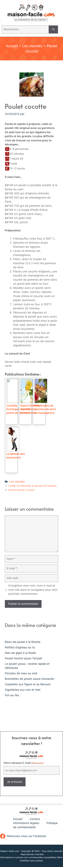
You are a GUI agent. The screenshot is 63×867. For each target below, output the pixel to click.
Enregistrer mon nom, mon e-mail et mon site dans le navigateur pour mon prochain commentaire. (33, 589)
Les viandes (32, 46)
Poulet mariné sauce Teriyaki (23, 658)
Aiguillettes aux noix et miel (22, 689)
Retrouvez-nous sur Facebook (26, 836)
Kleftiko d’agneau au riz (20, 647)
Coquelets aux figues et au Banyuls (28, 684)
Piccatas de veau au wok (21, 673)
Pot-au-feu (12, 695)
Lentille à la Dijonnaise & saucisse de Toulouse (32, 485)
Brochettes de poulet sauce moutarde (29, 678)
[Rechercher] (53, 29)
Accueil (12, 46)
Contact (35, 819)
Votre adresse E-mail (24, 762)
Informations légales (26, 823)
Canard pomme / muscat (21, 489)
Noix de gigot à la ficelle (20, 652)
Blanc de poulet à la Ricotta (22, 642)
